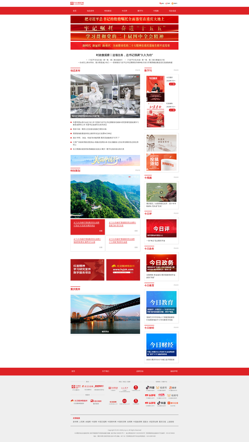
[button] (137, 314)
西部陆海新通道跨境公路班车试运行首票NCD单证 (92, 133)
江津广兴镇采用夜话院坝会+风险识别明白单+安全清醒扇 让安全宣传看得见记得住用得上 (105, 143)
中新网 (94, 421)
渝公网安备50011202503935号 (135, 433)
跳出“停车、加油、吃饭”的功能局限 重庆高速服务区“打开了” (96, 138)
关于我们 (105, 371)
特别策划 (107, 11)
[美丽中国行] (105, 160)
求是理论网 (153, 421)
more (137, 70)
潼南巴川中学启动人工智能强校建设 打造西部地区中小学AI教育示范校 (160, 318)
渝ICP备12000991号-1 (118, 433)
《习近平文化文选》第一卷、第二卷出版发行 (105, 60)
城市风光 (105, 331)
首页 (74, 11)
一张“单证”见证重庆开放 (155, 240)
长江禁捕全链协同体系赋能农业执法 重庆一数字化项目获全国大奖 (98, 149)
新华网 (75, 421)
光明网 (129, 421)
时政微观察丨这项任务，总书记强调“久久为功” (124, 55)
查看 (100, 231)
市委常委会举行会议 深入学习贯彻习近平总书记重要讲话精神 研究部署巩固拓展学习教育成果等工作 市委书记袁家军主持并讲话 (106, 123)
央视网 (88, 421)
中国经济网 (121, 421)
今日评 (124, 11)
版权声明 (174, 371)
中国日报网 (102, 421)
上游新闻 (170, 421)
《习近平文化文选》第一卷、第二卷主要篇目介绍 (145, 60)
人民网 (81, 421)
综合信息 (172, 11)
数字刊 (140, 11)
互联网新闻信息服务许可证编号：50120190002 (160, 433)
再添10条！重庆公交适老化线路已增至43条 (90, 129)
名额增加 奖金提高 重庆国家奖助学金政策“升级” (160, 276)
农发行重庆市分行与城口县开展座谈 (160, 359)
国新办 (145, 421)
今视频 (156, 11)
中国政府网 (137, 421)
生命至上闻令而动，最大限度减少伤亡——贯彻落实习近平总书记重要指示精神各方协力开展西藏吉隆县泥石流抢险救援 (126, 62)
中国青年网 (112, 421)
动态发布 (90, 11)
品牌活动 (139, 371)
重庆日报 (162, 421)
